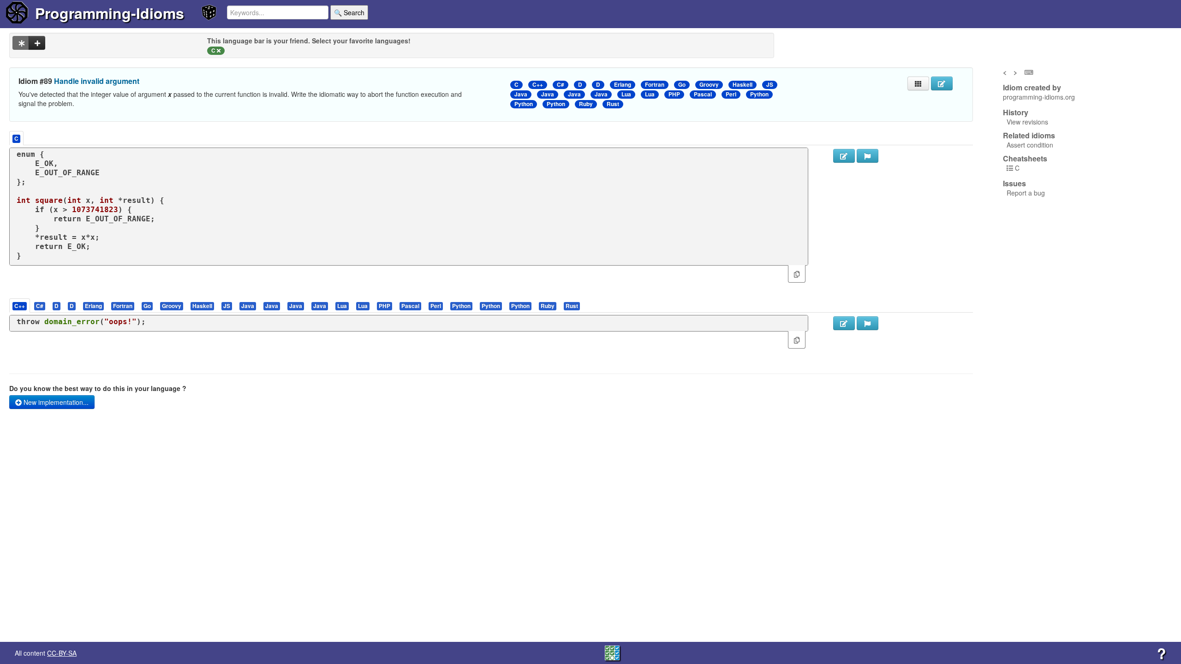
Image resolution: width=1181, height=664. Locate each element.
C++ (537, 85)
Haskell (742, 85)
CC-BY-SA (62, 653)
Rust (613, 104)
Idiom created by (1032, 87)
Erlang (622, 85)
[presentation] (19, 305)
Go (682, 85)
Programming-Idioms (109, 13)
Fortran (654, 85)
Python (759, 94)
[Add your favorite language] (37, 43)
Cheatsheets (1025, 158)
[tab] (20, 305)
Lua (626, 94)
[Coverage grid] (612, 652)
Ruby (586, 104)
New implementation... (55, 402)
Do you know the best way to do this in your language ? (97, 388)
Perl (731, 94)
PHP (674, 94)
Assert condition (1030, 144)
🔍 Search (349, 12)
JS (769, 85)
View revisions (1027, 121)
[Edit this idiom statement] (942, 83)
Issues (1014, 183)
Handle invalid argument (96, 81)
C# (560, 85)
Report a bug (1026, 192)
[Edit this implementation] (844, 323)
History (1015, 112)
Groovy (709, 85)
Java (520, 94)
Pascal (703, 94)
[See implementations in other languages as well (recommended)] (20, 43)
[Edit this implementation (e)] (844, 156)
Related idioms (1029, 135)
